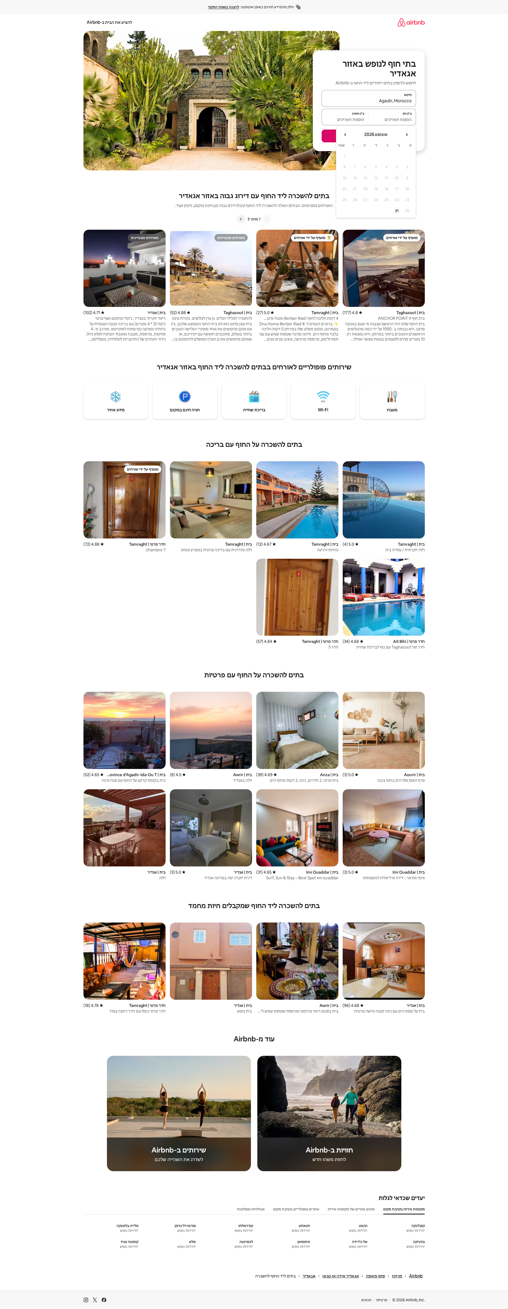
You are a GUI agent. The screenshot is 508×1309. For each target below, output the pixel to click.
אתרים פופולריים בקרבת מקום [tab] (296, 1209)
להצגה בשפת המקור (223, 7)
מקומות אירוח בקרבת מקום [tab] (404, 1209)
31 (397, 210)
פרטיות (381, 1300)
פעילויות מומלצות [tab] (251, 1209)
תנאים (366, 1300)
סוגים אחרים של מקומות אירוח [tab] (351, 1209)
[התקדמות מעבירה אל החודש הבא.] (345, 134)
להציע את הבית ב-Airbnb (109, 22)
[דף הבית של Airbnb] (411, 22)
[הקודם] (267, 219)
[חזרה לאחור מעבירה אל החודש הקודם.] (406, 134)
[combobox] (369, 100)
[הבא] (241, 219)
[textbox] (392, 119)
